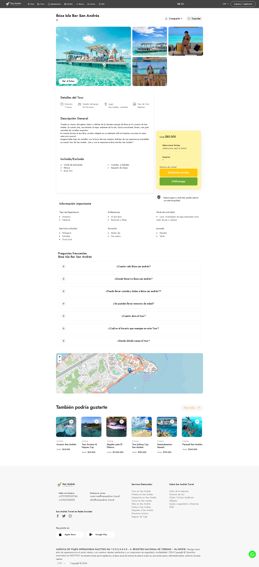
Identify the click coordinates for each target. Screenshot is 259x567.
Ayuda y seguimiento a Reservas (184, 503)
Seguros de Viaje (139, 516)
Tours (42, 4)
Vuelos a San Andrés (141, 507)
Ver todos (189, 408)
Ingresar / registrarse (243, 4)
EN (182, 4)
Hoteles (70, 4)
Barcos (81, 4)
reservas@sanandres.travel (105, 496)
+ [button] (60, 356)
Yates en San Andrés (141, 503)
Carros (92, 4)
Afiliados (173, 500)
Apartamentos (56, 4)
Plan (103, 4)
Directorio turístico (140, 513)
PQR (171, 507)
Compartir (174, 18)
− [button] (60, 360)
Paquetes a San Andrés (142, 510)
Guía (32, 4)
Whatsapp (179, 181)
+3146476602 (67, 500)
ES (179, 4)
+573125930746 (68, 496)
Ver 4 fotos (68, 81)
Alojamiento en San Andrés (144, 497)
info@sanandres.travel (102, 500)
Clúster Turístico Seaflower (181, 497)
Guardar (196, 18)
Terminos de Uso (176, 494)
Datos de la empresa (178, 491)
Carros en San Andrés (142, 500)
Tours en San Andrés (141, 491)
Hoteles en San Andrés (142, 494)
